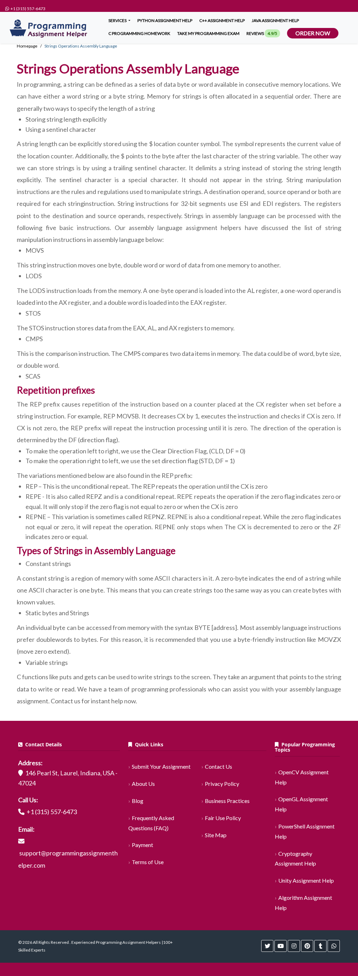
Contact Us (218, 766)
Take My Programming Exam (208, 33)
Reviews (261, 33)
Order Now (312, 33)
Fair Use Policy (223, 817)
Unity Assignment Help (306, 880)
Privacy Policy (222, 783)
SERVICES (117, 20)
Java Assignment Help (275, 20)
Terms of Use (148, 862)
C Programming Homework (139, 33)
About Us (143, 783)
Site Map (216, 835)
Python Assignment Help (164, 20)
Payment (142, 844)
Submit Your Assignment (161, 766)
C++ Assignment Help (222, 20)
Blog (137, 800)
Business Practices (227, 800)
